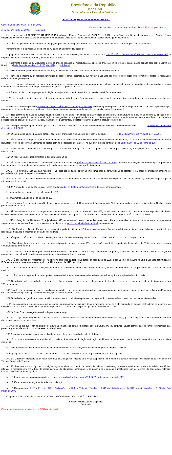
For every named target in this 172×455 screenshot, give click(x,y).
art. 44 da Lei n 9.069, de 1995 (82, 223)
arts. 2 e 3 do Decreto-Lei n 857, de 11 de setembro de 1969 (137, 54)
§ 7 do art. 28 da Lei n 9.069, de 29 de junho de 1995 (64, 106)
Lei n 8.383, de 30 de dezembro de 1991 (84, 187)
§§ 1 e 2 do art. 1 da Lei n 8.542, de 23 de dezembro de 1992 (102, 388)
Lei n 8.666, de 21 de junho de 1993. (139, 143)
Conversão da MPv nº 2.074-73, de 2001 (21, 25)
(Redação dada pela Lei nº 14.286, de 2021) (33, 65)
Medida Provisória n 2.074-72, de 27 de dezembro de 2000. (95, 377)
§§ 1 (32, 388)
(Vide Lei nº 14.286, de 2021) (15, 30)
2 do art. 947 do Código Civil (52, 388)
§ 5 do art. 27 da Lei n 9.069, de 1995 (97, 162)
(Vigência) (40, 30)
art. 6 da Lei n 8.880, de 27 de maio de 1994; (40, 57)
